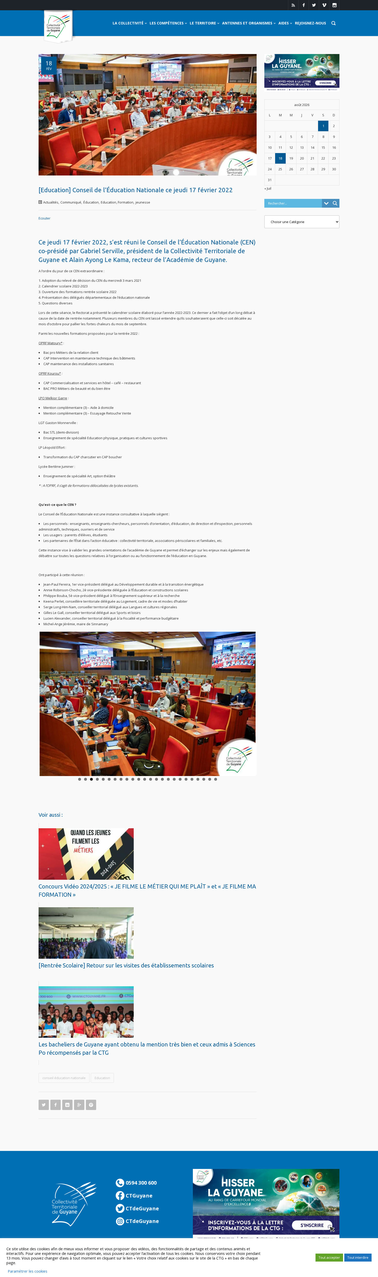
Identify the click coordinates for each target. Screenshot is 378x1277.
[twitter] (314, 5)
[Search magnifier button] (335, 203)
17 (174, 779)
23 (209, 779)
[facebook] (303, 5)
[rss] (293, 5)
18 (180, 779)
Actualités (50, 202)
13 (150, 779)
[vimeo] (324, 5)
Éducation (91, 202)
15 (162, 779)
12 (144, 779)
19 (186, 779)
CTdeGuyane (141, 1208)
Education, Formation (117, 202)
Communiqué (70, 202)
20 (192, 779)
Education (102, 1078)
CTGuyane (138, 1195)
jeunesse (143, 202)
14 (156, 779)
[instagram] (334, 5)
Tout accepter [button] (329, 1257)
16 (168, 779)
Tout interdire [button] (357, 1257)
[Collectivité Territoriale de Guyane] (58, 26)
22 (203, 779)
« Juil (267, 188)
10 (132, 779)
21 (197, 779)
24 (215, 779)
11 (138, 779)
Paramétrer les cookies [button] (27, 1271)
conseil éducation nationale (64, 1078)
